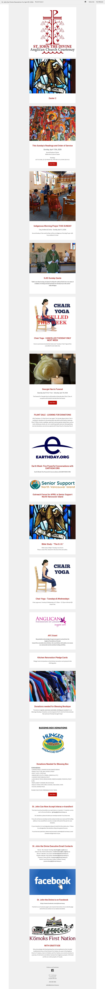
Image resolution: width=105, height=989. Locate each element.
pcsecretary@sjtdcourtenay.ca (52, 861)
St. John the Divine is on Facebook (52, 900)
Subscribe (91, 2)
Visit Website (99, 2)
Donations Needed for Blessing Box (52, 764)
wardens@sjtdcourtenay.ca (60, 853)
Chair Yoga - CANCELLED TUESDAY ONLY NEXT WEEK (52, 339)
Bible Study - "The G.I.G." (52, 544)
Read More (52, 164)
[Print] (85, 1)
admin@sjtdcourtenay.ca (52, 985)
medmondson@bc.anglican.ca (61, 851)
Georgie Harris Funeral (52, 389)
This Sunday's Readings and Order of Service (52, 145)
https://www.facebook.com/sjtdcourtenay (52, 903)
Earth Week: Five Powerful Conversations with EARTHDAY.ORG (52, 467)
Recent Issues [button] (39, 2)
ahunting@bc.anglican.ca (60, 849)
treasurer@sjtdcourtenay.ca (59, 857)
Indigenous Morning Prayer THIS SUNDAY (52, 226)
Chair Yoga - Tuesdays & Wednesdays (52, 599)
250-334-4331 (52, 981)
